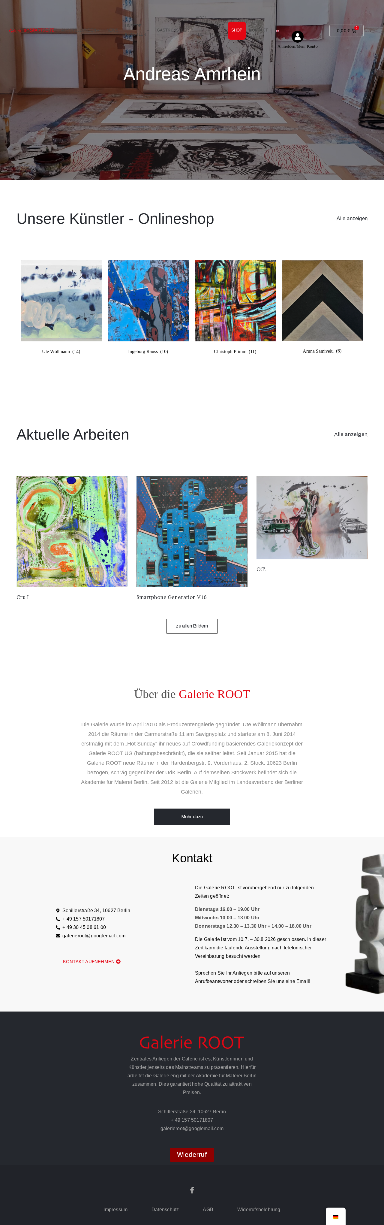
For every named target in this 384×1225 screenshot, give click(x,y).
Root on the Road (201, 30)
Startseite (42, 30)
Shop (237, 30)
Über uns (219, 30)
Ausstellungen (78, 30)
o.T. (261, 569)
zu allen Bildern (192, 625)
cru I (22, 597)
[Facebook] (192, 1190)
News (112, 30)
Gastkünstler (173, 30)
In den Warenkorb (72, 579)
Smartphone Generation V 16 (171, 597)
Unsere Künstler (135, 30)
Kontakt (258, 30)
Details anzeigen (192, 105)
